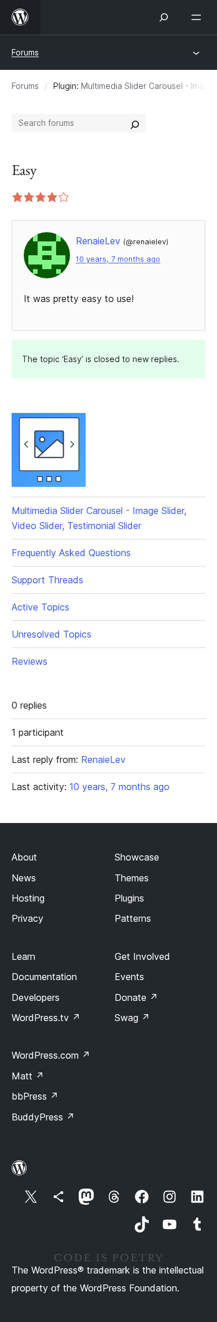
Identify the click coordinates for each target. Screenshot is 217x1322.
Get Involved (142, 956)
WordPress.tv (46, 1017)
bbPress (35, 1096)
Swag (132, 1017)
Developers (36, 997)
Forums (25, 52)
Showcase (137, 857)
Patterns (133, 918)
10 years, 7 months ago (118, 259)
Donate (136, 997)
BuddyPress (43, 1117)
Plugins (129, 898)
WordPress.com (51, 1055)
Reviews (29, 661)
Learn (23, 956)
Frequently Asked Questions (71, 552)
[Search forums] (135, 123)
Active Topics (40, 607)
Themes (132, 878)
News (24, 878)
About (24, 857)
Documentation (44, 976)
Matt (28, 1076)
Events (129, 976)
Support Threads (47, 580)
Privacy (27, 918)
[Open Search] (164, 17)
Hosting (28, 898)
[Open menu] (198, 17)
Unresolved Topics (51, 634)
